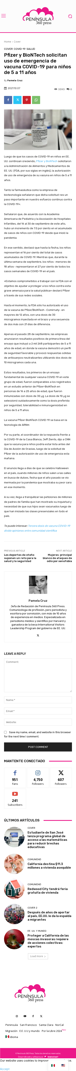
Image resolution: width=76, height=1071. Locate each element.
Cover (17, 41)
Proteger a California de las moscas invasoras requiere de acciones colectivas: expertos (48, 941)
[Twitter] (17, 100)
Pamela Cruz (14, 80)
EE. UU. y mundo (37, 931)
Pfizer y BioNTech (47, 161)
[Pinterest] (27, 100)
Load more (36, 956)
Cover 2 (32, 908)
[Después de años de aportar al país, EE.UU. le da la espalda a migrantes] (14, 914)
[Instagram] (17, 1016)
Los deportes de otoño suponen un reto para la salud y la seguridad (20, 558)
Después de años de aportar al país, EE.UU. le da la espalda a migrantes (49, 916)
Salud (31, 49)
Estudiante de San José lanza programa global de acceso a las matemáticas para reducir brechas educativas (47, 840)
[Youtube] (25, 1016)
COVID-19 (20, 49)
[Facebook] (8, 100)
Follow (38, 770)
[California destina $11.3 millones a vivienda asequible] (14, 864)
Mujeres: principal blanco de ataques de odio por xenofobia (57, 558)
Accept (5, 1069)
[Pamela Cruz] (38, 585)
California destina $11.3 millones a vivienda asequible (49, 865)
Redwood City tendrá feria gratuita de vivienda (48, 890)
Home (7, 41)
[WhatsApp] (36, 100)
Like (15, 770)
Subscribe (15, 791)
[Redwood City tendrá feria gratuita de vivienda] (14, 889)
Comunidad (34, 859)
